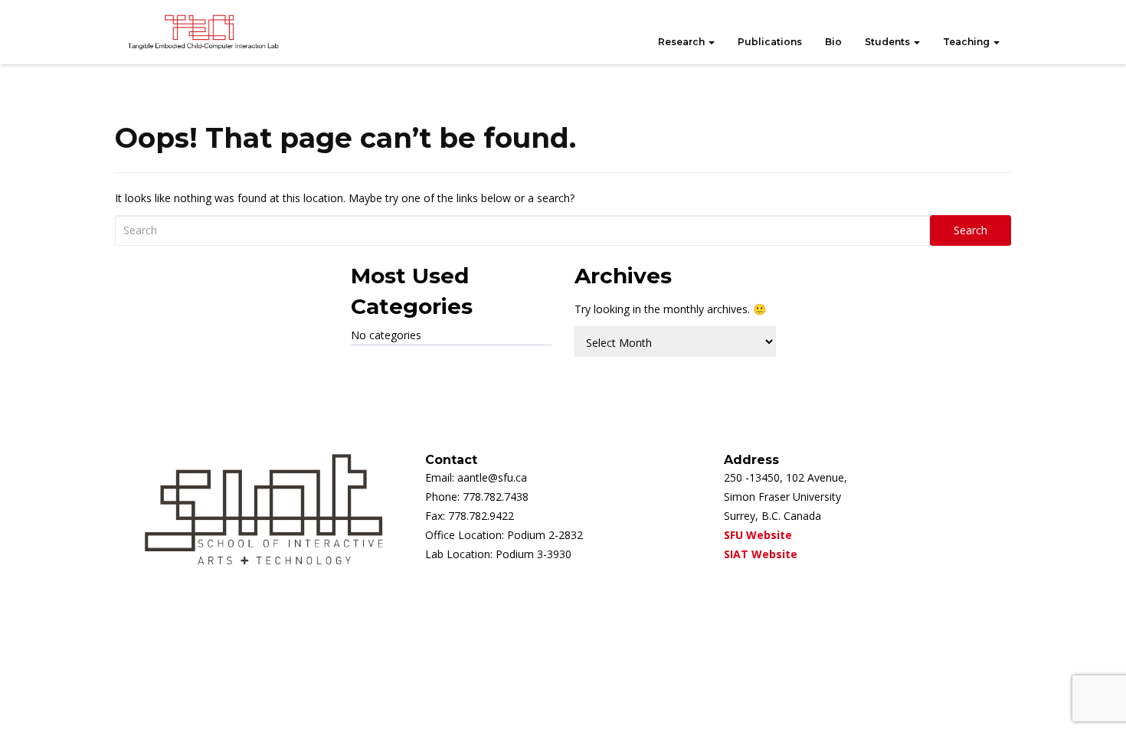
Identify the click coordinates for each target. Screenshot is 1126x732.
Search (970, 230)
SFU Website (758, 535)
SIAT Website (760, 554)
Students (888, 41)
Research (682, 41)
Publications (770, 41)
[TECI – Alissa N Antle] (203, 32)
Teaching (967, 41)
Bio (833, 41)
